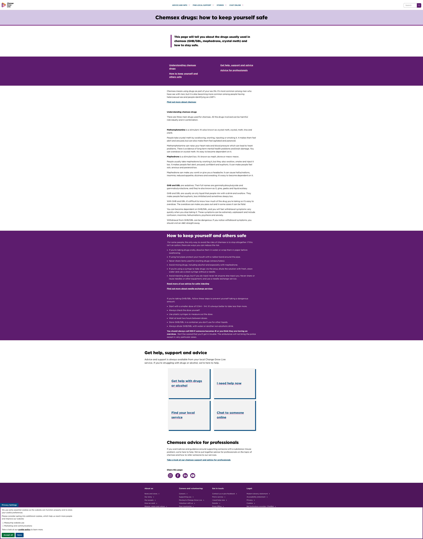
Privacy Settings (9, 505)
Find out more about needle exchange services (190, 288)
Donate (215, 503)
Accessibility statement (256, 497)
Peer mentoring (185, 506)
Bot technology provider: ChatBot (260, 506)
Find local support (202, 5)
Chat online (235, 5)
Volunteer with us (186, 503)
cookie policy (24, 530)
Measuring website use (14, 523)
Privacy (250, 500)
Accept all (8, 535)
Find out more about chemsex (181, 102)
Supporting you (185, 497)
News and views (151, 494)
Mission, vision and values (155, 506)
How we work (150, 503)
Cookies (250, 503)
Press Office (217, 506)
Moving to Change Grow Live (190, 500)
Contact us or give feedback (223, 494)
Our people (149, 500)
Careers (182, 494)
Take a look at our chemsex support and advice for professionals (199, 460)
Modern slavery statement (257, 494)
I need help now (218, 500)
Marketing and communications (18, 526)
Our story (148, 497)
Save (19, 535)
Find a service (218, 497)
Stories (220, 5)
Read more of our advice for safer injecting (188, 284)
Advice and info (180, 5)
